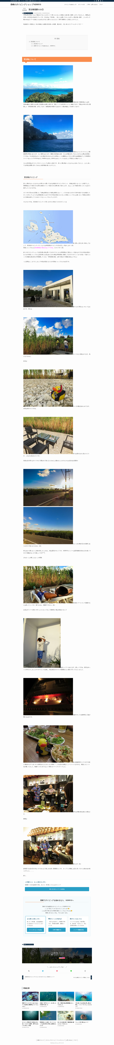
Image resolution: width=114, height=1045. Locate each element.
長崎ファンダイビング (28, 13)
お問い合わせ (69, 1040)
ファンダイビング (61, 1040)
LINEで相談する (57, 929)
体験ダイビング (40, 1040)
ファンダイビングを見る (35, 929)
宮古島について (35, 41)
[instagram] (96, 1)
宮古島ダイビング (38, 43)
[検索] (103, 1)
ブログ (75, 1040)
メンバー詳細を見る (78, 929)
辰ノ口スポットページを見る (57, 889)
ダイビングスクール (50, 1040)
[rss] (100, 1)
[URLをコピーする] (85, 971)
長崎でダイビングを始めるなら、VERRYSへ (45, 45)
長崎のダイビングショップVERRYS (25, 4)
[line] (98, 1)
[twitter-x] (94, 1)
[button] (29, 971)
